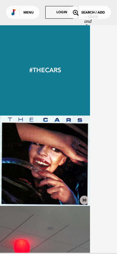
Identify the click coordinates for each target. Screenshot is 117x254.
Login (61, 12)
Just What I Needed (45, 189)
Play (45, 160)
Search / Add (93, 12)
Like (26, 160)
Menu (28, 12)
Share (63, 160)
